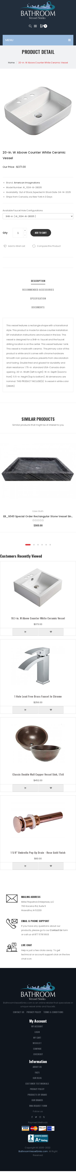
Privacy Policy (34, 1012)
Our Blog (37, 1077)
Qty (5, 233)
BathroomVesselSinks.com (33, 1151)
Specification (38, 298)
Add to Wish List (16, 246)
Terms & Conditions (53, 1012)
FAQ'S (37, 1072)
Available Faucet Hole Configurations (23, 210)
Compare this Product (49, 246)
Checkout (38, 1054)
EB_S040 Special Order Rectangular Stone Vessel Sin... (38, 516)
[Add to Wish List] (68, 441)
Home (11, 62)
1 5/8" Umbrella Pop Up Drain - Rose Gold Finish (38, 852)
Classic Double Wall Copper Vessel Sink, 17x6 (38, 774)
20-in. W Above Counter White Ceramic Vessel (43, 62)
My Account (37, 1026)
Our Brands (37, 1100)
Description (38, 281)
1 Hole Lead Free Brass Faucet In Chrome (38, 696)
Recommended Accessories (38, 289)
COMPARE (37, 1048)
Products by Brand (37, 1094)
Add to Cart (41, 232)
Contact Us (56, 930)
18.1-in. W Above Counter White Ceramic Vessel (38, 618)
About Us (37, 1066)
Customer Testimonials (37, 1083)
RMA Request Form (38, 1105)
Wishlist (37, 1043)
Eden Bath (38, 511)
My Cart (37, 1037)
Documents (38, 307)
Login (37, 1031)
